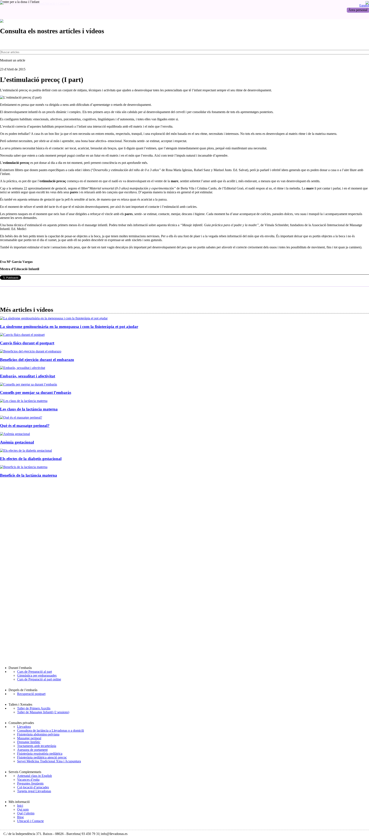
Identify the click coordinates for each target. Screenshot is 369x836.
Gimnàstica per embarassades (37, 675)
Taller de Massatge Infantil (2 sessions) (43, 712)
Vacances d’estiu (28, 779)
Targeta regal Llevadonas (34, 791)
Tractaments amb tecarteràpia (36, 746)
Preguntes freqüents (30, 783)
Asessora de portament (32, 750)
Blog (20, 817)
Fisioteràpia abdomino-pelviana (38, 734)
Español (364, 5)
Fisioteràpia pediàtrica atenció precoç (42, 757)
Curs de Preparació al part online (39, 679)
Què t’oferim (25, 813)
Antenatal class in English (34, 776)
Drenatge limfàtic (28, 742)
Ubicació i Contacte (30, 821)
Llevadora (24, 726)
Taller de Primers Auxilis (33, 708)
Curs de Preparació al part (34, 671)
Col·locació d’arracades (33, 787)
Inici (20, 805)
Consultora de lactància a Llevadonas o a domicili (50, 730)
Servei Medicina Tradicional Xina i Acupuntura (49, 761)
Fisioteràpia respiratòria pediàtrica (39, 753)
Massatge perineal (29, 738)
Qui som (23, 809)
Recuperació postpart (31, 694)
